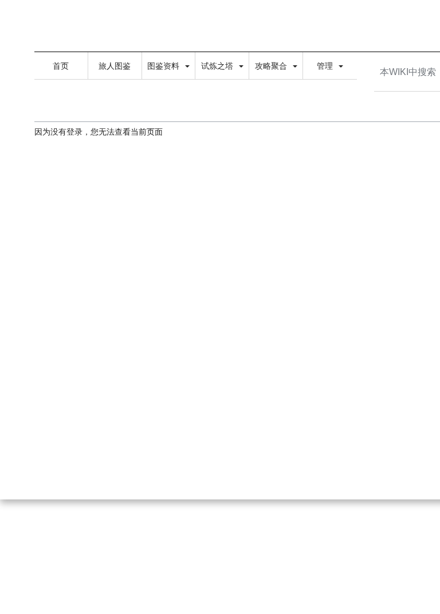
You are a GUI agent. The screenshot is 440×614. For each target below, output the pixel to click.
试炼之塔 (218, 65)
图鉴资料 (164, 65)
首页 (61, 65)
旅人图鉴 (115, 65)
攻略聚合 (272, 65)
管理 (326, 65)
